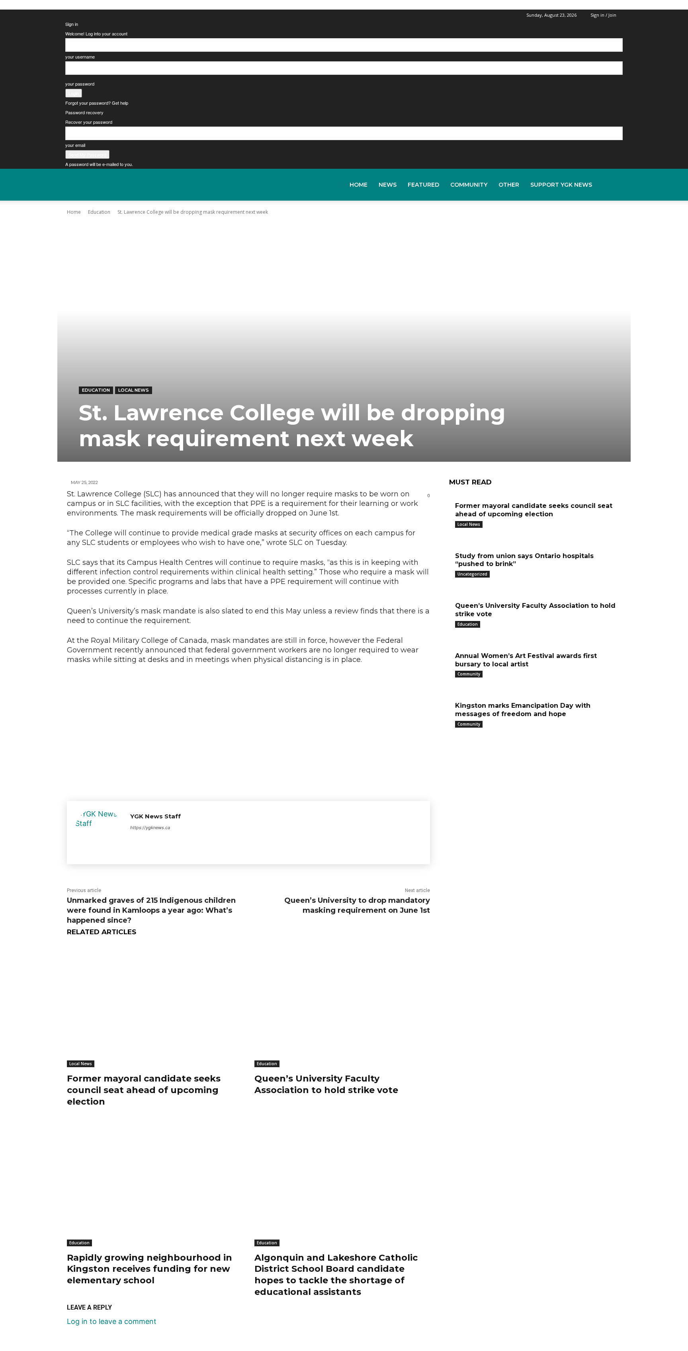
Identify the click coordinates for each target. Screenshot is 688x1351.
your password (79, 83)
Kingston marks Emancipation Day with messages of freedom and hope (522, 710)
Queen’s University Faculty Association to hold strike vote (326, 1084)
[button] (613, 184)
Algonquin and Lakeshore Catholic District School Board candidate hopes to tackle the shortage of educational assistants (336, 1274)
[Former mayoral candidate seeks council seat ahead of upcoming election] (154, 1006)
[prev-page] (452, 735)
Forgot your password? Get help (96, 103)
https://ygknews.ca (150, 827)
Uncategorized (472, 574)
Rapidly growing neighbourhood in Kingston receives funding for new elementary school (149, 1269)
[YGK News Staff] (98, 832)
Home (358, 184)
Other (508, 184)
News (388, 184)
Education (96, 390)
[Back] (67, 14)
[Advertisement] (248, 730)
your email (75, 145)
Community (468, 184)
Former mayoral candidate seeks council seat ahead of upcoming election (144, 1090)
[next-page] (457, 735)
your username (80, 56)
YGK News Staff (155, 816)
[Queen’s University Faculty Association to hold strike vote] (342, 1006)
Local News (133, 390)
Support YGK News (561, 184)
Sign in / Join (603, 15)
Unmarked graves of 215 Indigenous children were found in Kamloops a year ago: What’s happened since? (151, 910)
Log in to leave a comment (111, 1321)
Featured (423, 184)
